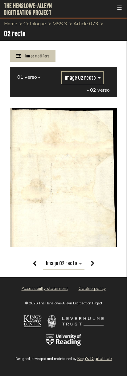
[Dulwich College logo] (52, 331)
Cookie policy (92, 288)
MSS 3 (59, 23)
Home (10, 23)
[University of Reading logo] (63, 349)
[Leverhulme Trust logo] (82, 331)
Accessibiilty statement (45, 288)
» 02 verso (98, 90)
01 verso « (28, 77)
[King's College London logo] (32, 331)
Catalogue (34, 23)
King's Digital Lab (94, 358)
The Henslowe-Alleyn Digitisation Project (28, 9)
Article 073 (85, 23)
